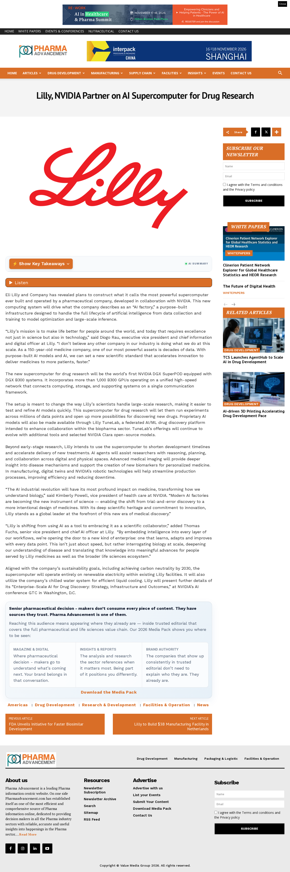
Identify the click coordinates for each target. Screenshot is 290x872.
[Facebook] (255, 132)
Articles (30, 73)
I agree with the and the (253, 187)
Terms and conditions (267, 185)
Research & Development (109, 704)
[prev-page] (226, 304)
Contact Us (128, 31)
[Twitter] (266, 132)
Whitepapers (238, 253)
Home (9, 31)
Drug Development (64, 73)
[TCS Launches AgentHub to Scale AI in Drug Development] (254, 335)
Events (219, 73)
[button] (280, 73)
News (203, 704)
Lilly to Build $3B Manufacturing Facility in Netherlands (171, 726)
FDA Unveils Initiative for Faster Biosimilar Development (46, 726)
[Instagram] (23, 848)
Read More (27, 834)
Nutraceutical (101, 31)
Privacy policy (245, 189)
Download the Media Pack (109, 692)
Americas (18, 704)
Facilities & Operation (166, 704)
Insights (195, 73)
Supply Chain (140, 73)
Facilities (170, 73)
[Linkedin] (35, 848)
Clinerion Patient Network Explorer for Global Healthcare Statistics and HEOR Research (250, 269)
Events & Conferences (64, 31)
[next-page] (233, 304)
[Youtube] (47, 848)
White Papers (29, 31)
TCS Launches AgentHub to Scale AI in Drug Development (253, 359)
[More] (276, 132)
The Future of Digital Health (249, 286)
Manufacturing (105, 73)
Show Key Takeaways (42, 263)
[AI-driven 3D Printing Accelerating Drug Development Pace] (254, 389)
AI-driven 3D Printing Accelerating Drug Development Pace (254, 413)
